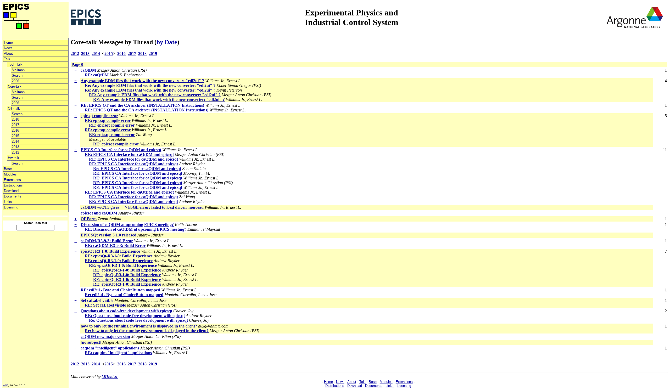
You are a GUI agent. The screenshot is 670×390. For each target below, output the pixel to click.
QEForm (89, 219)
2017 (15, 125)
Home (8, 42)
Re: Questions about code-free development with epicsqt (138, 320)
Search (17, 75)
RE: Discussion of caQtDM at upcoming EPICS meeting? (135, 229)
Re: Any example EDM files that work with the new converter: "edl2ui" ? (150, 85)
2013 (15, 147)
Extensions (12, 180)
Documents (12, 196)
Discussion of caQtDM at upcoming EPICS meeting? (127, 224)
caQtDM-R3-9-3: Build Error (107, 241)
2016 (15, 130)
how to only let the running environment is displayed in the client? (139, 326)
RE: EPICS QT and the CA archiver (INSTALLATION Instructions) (142, 105)
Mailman (18, 70)
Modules (10, 174)
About (8, 53)
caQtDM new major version (105, 336)
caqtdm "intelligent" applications (110, 348)
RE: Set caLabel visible (105, 305)
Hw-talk (13, 158)
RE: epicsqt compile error (108, 120)
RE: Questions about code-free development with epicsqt (135, 315)
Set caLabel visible (97, 300)
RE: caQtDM (97, 75)
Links (8, 202)
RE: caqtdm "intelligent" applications (118, 353)
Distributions (13, 185)
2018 (15, 119)
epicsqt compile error (99, 116)
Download (11, 191)
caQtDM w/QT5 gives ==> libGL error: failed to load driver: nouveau (142, 207)
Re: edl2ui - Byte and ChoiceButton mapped (124, 294)
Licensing (11, 207)
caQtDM (88, 70)
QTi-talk (14, 108)
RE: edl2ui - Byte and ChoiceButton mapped (120, 290)
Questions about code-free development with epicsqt (126, 311)
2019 (153, 53)
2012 (15, 152)
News (8, 48)
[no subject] (91, 342)
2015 (15, 136)
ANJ (5, 385)
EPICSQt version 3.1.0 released (108, 235)
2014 (15, 141)
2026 (15, 81)
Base (8, 169)
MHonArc (110, 377)
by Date (167, 42)
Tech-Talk (15, 64)
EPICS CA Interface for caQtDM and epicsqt (121, 150)
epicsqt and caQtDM (99, 213)
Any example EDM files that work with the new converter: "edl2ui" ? (142, 80)
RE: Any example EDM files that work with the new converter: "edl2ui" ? (155, 95)
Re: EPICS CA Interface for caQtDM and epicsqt (137, 168)
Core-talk (14, 86)
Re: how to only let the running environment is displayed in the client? (147, 331)
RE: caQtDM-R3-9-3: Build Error (115, 245)
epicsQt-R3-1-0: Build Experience (110, 251)
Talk (7, 59)
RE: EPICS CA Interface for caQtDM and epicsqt (129, 154)
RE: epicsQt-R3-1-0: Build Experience (119, 256)
